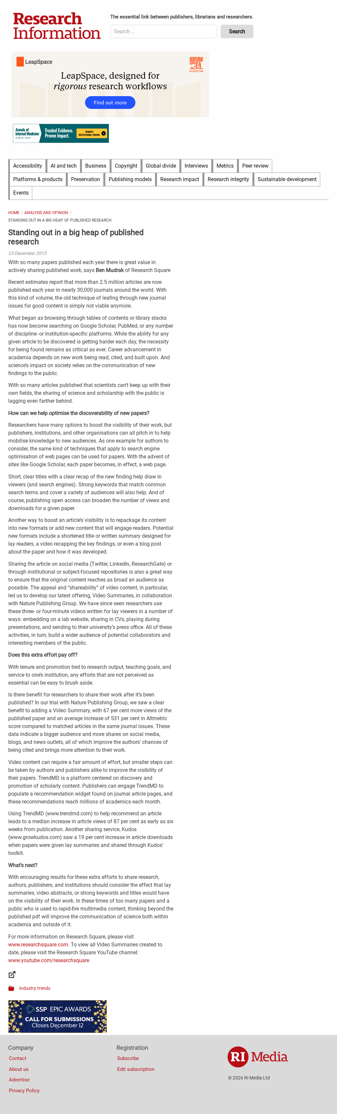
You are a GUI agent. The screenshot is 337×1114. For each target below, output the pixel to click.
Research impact (179, 179)
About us (19, 1069)
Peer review (255, 166)
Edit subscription (135, 1069)
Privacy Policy (24, 1091)
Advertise (19, 1080)
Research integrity (228, 179)
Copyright (126, 166)
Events (21, 193)
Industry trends (34, 988)
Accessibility (27, 166)
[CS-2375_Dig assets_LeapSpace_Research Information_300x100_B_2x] (110, 115)
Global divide (161, 166)
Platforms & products (38, 179)
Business (95, 166)
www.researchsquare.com (38, 944)
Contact (17, 1058)
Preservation (85, 179)
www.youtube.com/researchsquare (48, 960)
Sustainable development (287, 179)
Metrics (225, 166)
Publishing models (130, 179)
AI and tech (64, 166)
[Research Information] (57, 26)
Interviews (196, 166)
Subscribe (128, 1058)
